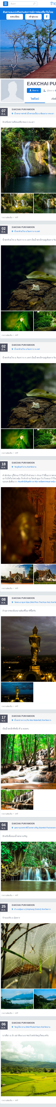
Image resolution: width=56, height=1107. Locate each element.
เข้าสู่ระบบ (33, 17)
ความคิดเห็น (7, 217)
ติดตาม (35, 90)
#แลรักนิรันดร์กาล (26, 481)
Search (34, 3)
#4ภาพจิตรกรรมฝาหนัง (45, 481)
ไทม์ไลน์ (35, 99)
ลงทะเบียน (14, 17)
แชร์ (16, 217)
